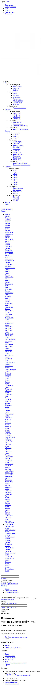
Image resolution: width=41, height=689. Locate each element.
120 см (15, 174)
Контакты (8, 14)
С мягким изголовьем (20, 126)
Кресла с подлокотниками (21, 165)
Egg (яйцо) (16, 147)
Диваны (7, 83)
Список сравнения (11, 590)
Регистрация (9, 599)
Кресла (7, 131)
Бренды (7, 202)
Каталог (3, 211)
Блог (6, 8)
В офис (15, 90)
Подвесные (16, 156)
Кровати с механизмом (20, 129)
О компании (9, 5)
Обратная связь (10, 656)
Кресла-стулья (17, 142)
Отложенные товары (12, 592)
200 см (15, 181)
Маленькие (16, 149)
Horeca (7, 10)
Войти (3, 599)
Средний (16, 199)
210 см (15, 183)
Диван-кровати (18, 101)
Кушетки (16, 104)
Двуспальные (17, 122)
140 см (15, 175)
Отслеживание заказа (8, 598)
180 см (15, 179)
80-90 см (16, 136)
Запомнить (6, 609)
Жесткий (16, 197)
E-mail (3, 601)
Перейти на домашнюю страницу (16, 637)
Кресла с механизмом (20, 163)
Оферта (7, 665)
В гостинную (17, 86)
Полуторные (17, 190)
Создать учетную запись (9, 607)
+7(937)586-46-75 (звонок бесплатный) (18, 675)
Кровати (8, 109)
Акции (7, 204)
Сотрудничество (10, 7)
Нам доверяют (10, 12)
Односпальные (18, 188)
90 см (14, 138)
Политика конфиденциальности (16, 663)
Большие (16, 150)
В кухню (16, 88)
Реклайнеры (17, 99)
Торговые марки (10, 657)
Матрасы (8, 166)
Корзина (3, 584)
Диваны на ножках (19, 108)
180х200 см (16, 117)
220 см (15, 184)
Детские (15, 193)
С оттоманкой (17, 102)
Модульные (17, 97)
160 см (15, 177)
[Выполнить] (35, 598)
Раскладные (17, 158)
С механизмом (18, 124)
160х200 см (16, 115)
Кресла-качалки (18, 154)
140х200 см (16, 113)
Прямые (15, 93)
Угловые (16, 95)
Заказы (7, 589)
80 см (14, 170)
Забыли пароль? (11, 603)
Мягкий (15, 200)
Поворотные (17, 152)
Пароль (3, 603)
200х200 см (16, 118)
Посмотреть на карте (12, 684)
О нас (7, 654)
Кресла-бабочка (18, 145)
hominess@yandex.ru (11, 682)
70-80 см (16, 134)
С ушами (16, 143)
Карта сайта (9, 659)
